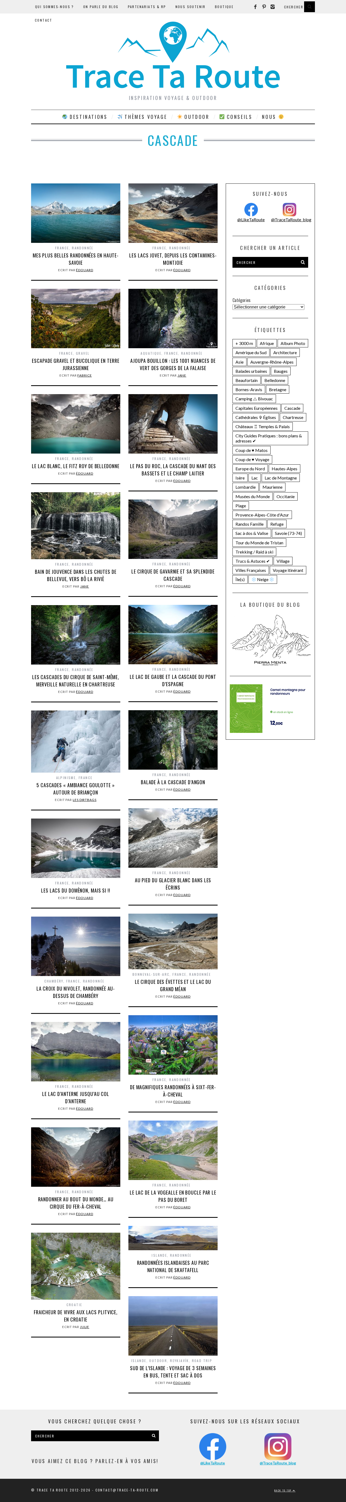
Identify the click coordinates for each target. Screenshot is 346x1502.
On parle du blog (100, 6)
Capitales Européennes (256, 408)
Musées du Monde (252, 496)
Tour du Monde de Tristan (259, 542)
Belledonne (274, 380)
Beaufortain (246, 380)
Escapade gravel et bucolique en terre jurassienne (75, 364)
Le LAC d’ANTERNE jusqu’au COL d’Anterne (75, 1097)
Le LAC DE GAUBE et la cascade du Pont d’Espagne (173, 680)
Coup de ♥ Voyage (252, 459)
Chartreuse (293, 417)
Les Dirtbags (85, 800)
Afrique (267, 343)
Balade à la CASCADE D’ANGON (173, 782)
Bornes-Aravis (248, 389)
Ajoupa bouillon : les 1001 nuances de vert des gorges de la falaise (172, 364)
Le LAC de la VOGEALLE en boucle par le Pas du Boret (173, 1196)
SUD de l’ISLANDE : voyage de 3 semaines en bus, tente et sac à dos (173, 1371)
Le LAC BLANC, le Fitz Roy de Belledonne (75, 466)
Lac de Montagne (281, 477)
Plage (240, 505)
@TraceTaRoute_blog (291, 219)
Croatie (74, 1304)
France (62, 248)
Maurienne (272, 487)
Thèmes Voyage (145, 116)
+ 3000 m (244, 343)
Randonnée (83, 248)
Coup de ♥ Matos (251, 450)
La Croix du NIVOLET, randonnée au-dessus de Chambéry (75, 992)
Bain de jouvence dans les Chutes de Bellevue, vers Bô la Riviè (76, 575)
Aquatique (151, 353)
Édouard (84, 270)
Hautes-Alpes (284, 468)
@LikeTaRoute (251, 219)
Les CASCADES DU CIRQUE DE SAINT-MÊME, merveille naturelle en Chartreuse (75, 680)
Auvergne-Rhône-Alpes (272, 361)
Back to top (283, 1490)
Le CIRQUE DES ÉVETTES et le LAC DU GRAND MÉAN (173, 985)
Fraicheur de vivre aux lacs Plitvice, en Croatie (76, 1316)
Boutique (224, 6)
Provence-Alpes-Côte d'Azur (262, 514)
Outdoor (195, 116)
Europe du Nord (250, 468)
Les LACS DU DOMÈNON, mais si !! (75, 890)
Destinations (88, 116)
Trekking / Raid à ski (254, 551)
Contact (43, 20)
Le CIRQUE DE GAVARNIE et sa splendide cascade (172, 575)
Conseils (238, 116)
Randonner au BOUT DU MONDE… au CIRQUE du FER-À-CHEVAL (76, 1203)
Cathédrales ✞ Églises (255, 417)
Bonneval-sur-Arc (150, 974)
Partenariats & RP (147, 6)
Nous (270, 116)
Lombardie (245, 487)
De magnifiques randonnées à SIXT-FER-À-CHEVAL (173, 1091)
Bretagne (277, 389)
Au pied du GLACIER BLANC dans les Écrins (173, 884)
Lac (254, 477)
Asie (239, 361)
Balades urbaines (251, 371)
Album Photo (293, 343)
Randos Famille (249, 524)
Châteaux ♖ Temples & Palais (262, 426)
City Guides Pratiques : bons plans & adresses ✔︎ (268, 438)
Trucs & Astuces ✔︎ (252, 561)
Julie (84, 1327)
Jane (182, 375)
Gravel (82, 353)
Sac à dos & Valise (251, 533)
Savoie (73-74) (288, 533)
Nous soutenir (190, 6)
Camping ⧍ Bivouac (254, 398)
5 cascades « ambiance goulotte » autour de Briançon (75, 789)
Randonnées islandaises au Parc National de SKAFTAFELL (173, 1266)
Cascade (292, 408)
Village (283, 561)
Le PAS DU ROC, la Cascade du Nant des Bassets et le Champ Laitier (173, 469)
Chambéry (53, 981)
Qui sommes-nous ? (54, 6)
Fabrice (84, 375)
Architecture (285, 352)
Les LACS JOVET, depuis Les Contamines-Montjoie (173, 259)
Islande (159, 1255)
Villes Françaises (250, 570)
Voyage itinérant (288, 570)
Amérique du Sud (251, 352)
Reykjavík (179, 1360)
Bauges (281, 371)
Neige (262, 579)
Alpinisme (66, 777)
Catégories (241, 300)
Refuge (277, 524)
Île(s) (240, 579)
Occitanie (286, 496)
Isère (240, 477)
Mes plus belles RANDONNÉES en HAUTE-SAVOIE (76, 259)
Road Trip (202, 1360)
